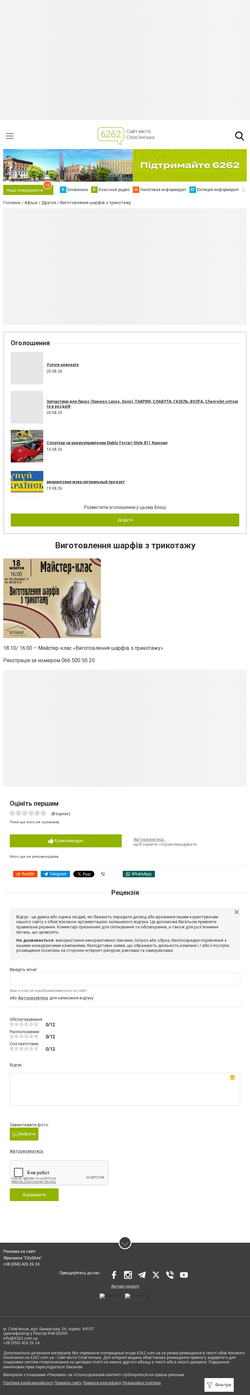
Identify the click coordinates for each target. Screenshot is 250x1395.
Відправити (34, 1194)
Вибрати (26, 1133)
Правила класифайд (102, 1383)
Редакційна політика (141, 1383)
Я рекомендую (68, 840)
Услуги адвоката (62, 364)
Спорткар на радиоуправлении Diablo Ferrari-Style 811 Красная (107, 443)
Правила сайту (68, 1383)
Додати (125, 519)
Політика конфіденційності (28, 1383)
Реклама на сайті (19, 1251)
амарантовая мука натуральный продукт (86, 482)
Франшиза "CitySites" (22, 1258)
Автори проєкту (125, 1286)
